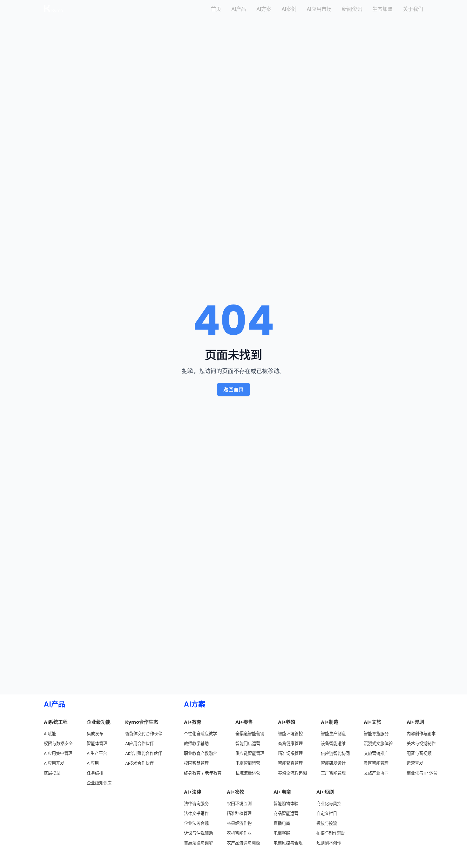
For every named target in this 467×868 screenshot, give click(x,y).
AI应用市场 (319, 9)
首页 (216, 9)
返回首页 (233, 389)
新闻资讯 (352, 9)
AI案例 (288, 9)
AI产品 (238, 9)
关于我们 (413, 9)
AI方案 (263, 9)
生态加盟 (382, 9)
